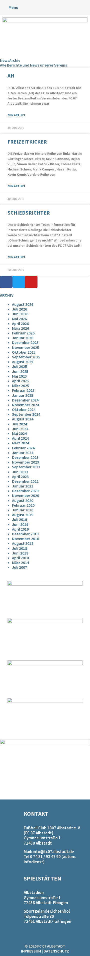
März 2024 (20, 442)
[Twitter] (18, 282)
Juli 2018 (19, 548)
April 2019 (20, 529)
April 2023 (20, 476)
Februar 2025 (23, 390)
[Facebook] (6, 282)
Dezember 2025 (25, 342)
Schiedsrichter (29, 212)
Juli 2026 (19, 309)
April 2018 (20, 557)
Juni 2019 (20, 524)
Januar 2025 (22, 395)
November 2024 (25, 404)
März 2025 (20, 385)
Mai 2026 (19, 318)
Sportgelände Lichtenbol (47, 911)
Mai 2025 (19, 376)
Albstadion (34, 892)
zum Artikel (17, 115)
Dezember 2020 (25, 490)
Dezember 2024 (25, 400)
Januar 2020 (22, 509)
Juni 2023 (20, 471)
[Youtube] (31, 282)
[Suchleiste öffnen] (86, 5)
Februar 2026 (23, 332)
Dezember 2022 (25, 481)
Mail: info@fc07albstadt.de (49, 851)
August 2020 (22, 500)
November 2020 (25, 495)
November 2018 (25, 538)
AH (11, 75)
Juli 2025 (19, 366)
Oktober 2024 (24, 409)
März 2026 (20, 328)
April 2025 (20, 380)
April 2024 (20, 438)
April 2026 (20, 323)
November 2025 (25, 347)
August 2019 (22, 514)
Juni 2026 (20, 313)
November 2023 (25, 462)
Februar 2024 (23, 447)
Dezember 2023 (25, 457)
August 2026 (22, 304)
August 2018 (22, 543)
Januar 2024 (22, 452)
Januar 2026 (22, 337)
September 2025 (26, 356)
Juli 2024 (19, 423)
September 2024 (26, 414)
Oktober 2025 (24, 352)
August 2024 (22, 418)
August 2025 (22, 361)
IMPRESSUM (31, 951)
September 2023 (26, 466)
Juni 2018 (20, 553)
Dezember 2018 (25, 533)
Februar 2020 (23, 505)
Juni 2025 (20, 371)
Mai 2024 (19, 433)
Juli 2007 (19, 567)
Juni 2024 (20, 428)
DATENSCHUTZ (56, 951)
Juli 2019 (19, 519)
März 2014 (20, 562)
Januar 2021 (22, 485)
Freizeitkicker (27, 141)
